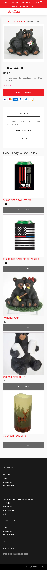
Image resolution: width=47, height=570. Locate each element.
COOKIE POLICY (9, 548)
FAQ (4, 514)
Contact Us (8, 510)
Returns (6, 503)
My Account (8, 486)
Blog (5, 478)
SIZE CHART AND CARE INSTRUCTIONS (18, 499)
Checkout (7, 482)
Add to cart (23, 92)
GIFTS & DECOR (19, 21)
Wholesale (7, 507)
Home (10, 21)
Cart (5, 527)
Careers (6, 475)
